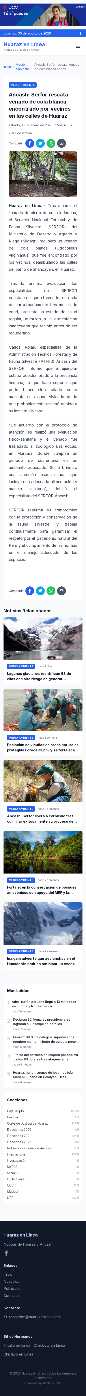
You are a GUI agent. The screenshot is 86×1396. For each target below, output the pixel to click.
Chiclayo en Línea (18, 1354)
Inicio (7, 67)
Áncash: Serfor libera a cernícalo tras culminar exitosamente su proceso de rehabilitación (40, 819)
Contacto (11, 1295)
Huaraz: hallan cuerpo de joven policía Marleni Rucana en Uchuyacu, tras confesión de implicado (43, 1075)
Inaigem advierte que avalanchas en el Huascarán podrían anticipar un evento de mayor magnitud (41, 961)
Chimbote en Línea (49, 1345)
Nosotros (11, 1281)
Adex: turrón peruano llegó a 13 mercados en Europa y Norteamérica (44, 1004)
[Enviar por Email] (61, 143)
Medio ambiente (22, 67)
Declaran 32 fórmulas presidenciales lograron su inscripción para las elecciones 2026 (41, 1022)
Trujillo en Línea (17, 1345)
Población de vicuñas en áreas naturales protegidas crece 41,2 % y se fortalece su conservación (43, 748)
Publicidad (12, 1288)
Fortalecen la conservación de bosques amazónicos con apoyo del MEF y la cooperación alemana (42, 890)
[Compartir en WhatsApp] (51, 143)
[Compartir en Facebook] (29, 143)
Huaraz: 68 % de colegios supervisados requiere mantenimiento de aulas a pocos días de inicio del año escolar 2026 (45, 1039)
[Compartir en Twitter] (40, 143)
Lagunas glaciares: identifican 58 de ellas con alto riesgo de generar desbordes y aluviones (39, 676)
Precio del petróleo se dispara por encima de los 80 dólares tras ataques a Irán (45, 1057)
